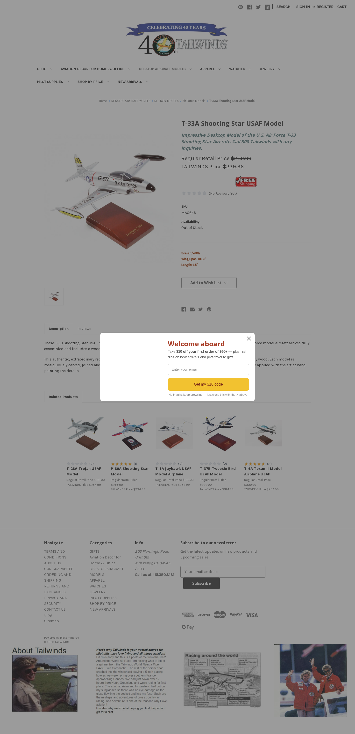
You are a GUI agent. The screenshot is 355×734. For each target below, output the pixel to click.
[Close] (249, 338)
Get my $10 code (208, 384)
